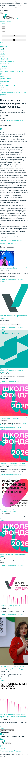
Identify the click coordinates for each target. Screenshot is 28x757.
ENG (1, 44)
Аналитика (3, 70)
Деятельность (4, 20)
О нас (1, 745)
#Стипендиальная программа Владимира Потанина (11, 121)
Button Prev (3, 730)
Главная (2, 49)
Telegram (18, 86)
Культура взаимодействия (7, 61)
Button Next (11, 730)
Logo (17, 18)
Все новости (3, 250)
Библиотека (3, 68)
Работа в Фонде (4, 25)
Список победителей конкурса (8, 236)
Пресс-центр (3, 65)
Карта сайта (3, 748)
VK (6, 86)
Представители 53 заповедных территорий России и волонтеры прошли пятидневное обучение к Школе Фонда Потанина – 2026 (12, 667)
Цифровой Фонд (4, 59)
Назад (1, 96)
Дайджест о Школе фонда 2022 (8, 243)
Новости (2, 91)
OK (1, 13)
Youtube (10, 86)
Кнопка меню (5, 46)
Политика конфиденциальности (9, 753)
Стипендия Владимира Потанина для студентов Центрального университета (13, 510)
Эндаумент (3, 56)
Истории (2, 23)
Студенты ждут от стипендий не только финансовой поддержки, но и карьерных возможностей (11, 370)
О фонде (2, 53)
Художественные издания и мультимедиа (11, 71)
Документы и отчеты (5, 63)
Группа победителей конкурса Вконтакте (11, 240)
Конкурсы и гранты (5, 21)
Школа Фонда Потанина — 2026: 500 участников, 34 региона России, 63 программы (13, 417)
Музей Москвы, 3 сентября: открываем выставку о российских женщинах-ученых (14, 267)
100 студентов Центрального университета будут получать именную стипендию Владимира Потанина (13, 316)
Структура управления (6, 58)
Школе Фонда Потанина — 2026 (13, 424)
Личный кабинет (6, 43)
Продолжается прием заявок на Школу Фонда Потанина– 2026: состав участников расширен (13, 464)
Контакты (2, 75)
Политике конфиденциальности (11, 6)
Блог (1, 73)
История (2, 54)
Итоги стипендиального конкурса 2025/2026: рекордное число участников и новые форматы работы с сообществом (13, 716)
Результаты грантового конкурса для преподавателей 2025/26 (10, 606)
